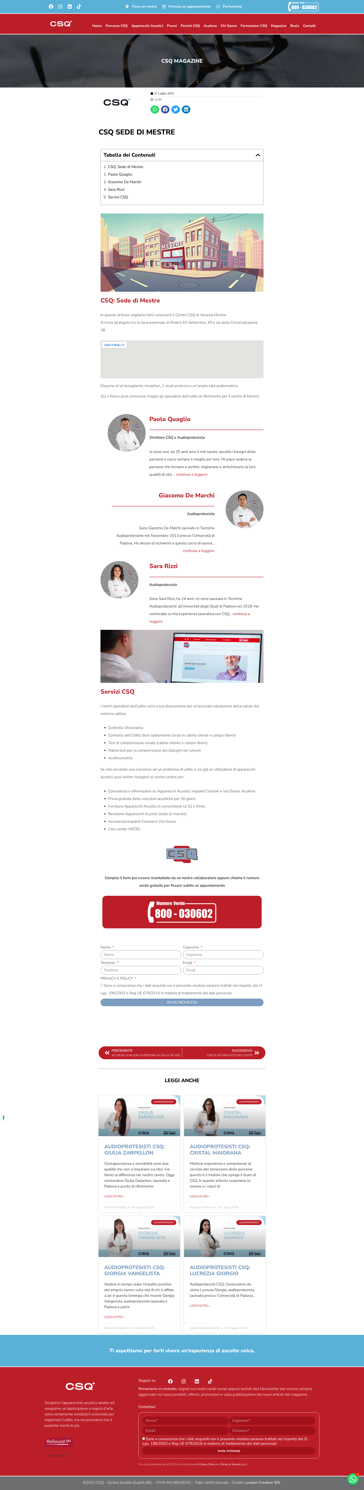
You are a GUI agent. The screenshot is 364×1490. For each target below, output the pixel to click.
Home (97, 25)
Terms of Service (230, 1464)
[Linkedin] (69, 6)
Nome (106, 947)
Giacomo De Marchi (124, 181)
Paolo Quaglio (120, 174)
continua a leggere (192, 474)
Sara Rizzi (116, 189)
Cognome (191, 947)
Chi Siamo (229, 25)
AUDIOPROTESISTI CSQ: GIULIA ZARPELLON (134, 1149)
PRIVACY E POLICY (117, 979)
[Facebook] (51, 6)
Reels (294, 25)
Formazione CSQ (254, 25)
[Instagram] (60, 6)
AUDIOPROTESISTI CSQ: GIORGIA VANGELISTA (134, 1270)
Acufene (210, 25)
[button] (155, 109)
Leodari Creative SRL (263, 1482)
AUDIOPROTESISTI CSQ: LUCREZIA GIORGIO (220, 1270)
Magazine (278, 25)
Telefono (108, 963)
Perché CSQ (190, 25)
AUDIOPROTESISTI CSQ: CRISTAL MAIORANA (220, 1149)
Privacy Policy (207, 1464)
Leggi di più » (114, 1196)
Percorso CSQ (117, 25)
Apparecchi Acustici (147, 25)
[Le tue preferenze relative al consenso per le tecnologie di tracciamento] (3, 1117)
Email (188, 963)
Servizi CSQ (118, 197)
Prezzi (172, 25)
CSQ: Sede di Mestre (125, 166)
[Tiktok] (79, 6)
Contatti (309, 25)
